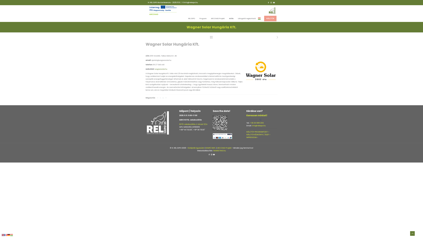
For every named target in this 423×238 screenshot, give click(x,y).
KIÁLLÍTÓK (270, 18)
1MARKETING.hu (219, 151)
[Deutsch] (8, 235)
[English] (3, 235)
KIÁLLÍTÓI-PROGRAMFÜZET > (257, 132)
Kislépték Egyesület (196, 148)
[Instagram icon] (271, 2)
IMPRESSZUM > (252, 137)
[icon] (274, 2)
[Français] (6, 235)
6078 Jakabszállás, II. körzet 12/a (193, 124)
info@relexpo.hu (191, 2)
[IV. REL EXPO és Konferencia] (163, 10)
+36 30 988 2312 (257, 123)
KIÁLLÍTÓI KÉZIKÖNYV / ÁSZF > (258, 134)
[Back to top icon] (412, 233)
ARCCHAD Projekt (224, 148)
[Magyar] (259, 18)
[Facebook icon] (268, 2)
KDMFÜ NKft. (211, 148)
